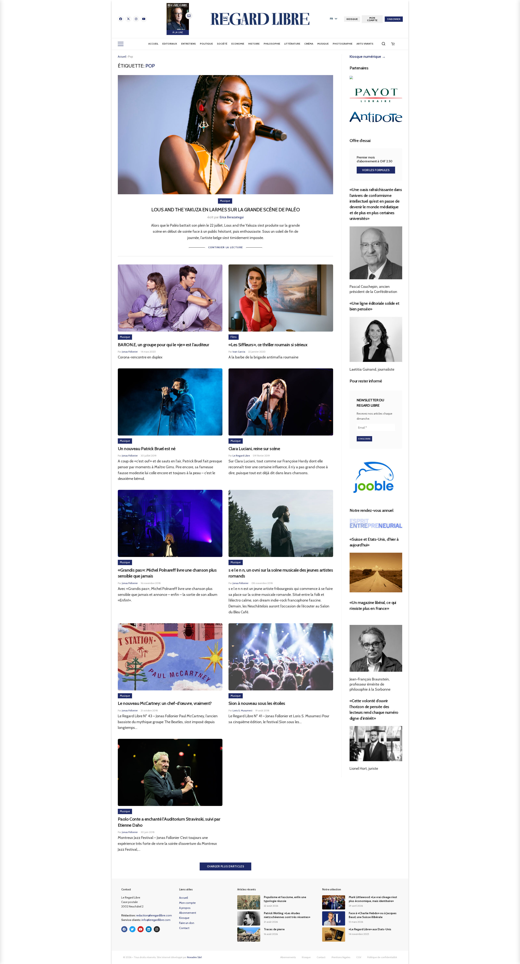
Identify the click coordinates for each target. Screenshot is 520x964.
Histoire (254, 43)
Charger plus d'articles (225, 866)
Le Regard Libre (241, 455)
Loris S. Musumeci (242, 710)
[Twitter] (132, 929)
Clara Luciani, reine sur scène (254, 448)
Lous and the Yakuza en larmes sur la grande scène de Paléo (225, 210)
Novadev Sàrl (194, 957)
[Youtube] (144, 19)
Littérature (292, 43)
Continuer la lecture (225, 247)
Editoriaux (169, 43)
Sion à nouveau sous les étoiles (257, 703)
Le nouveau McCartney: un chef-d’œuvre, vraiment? (165, 703)
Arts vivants (364, 43)
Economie (237, 43)
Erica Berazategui (232, 217)
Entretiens (188, 43)
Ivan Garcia (239, 351)
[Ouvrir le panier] (392, 43)
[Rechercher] (383, 44)
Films (234, 336)
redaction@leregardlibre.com (154, 915)
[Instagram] (136, 19)
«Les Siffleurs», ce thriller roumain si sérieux (268, 344)
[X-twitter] (128, 19)
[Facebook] (121, 19)
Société (222, 43)
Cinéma (308, 43)
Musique (323, 43)
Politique (206, 43)
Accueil (153, 43)
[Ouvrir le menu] (121, 44)
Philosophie (272, 43)
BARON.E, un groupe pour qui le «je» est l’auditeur (163, 344)
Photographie (342, 43)
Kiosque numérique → (368, 56)
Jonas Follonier (130, 351)
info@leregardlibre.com (156, 920)
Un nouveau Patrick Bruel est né (147, 448)
